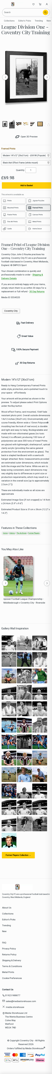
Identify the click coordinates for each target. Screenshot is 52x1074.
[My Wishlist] (33, 4)
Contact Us (7, 989)
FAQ (4, 942)
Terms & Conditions (12, 966)
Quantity (20, 170)
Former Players (33, 533)
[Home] (12, 4)
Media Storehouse (34, 1048)
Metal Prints (8, 972)
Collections (9, 20)
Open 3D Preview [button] (29, 136)
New (49, 20)
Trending (39, 20)
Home (5, 533)
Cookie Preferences (12, 978)
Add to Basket (26, 185)
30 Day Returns (37, 291)
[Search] (45, 12)
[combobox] (22, 12)
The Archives (21, 533)
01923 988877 (12, 995)
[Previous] (5, 77)
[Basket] (40, 4)
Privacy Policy (9, 948)
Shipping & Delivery (11, 960)
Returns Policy (9, 954)
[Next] (47, 77)
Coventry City (11, 310)
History (12, 533)
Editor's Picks (24, 20)
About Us (6, 907)
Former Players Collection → (18, 855)
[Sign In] (47, 4)
